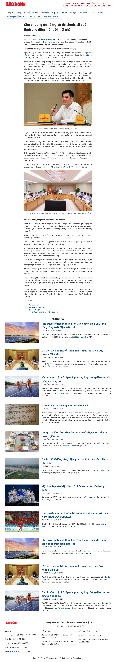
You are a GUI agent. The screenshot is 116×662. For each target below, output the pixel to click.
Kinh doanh (45, 13)
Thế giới (32, 17)
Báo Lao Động (69, 415)
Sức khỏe (22, 17)
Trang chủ (10, 13)
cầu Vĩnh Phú (105, 470)
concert (92, 497)
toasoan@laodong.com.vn (20, 651)
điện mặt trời (62, 393)
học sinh (66, 446)
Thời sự (64, 13)
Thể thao (34, 13)
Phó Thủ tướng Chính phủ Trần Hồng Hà (39, 40)
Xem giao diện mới (51, 17)
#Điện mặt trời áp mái (35, 307)
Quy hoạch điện (82, 337)
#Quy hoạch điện (33, 310)
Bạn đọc (73, 13)
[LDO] (22, 333)
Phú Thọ (45, 470)
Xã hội (19, 13)
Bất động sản (12, 17)
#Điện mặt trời (32, 305)
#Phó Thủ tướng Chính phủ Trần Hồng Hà (42, 312)
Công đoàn (83, 13)
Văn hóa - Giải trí (96, 13)
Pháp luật (55, 13)
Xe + (39, 17)
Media (26, 13)
